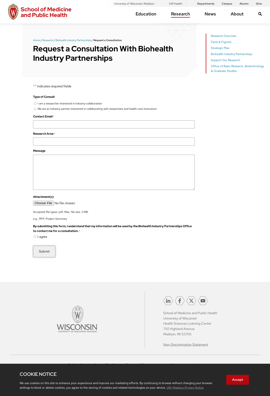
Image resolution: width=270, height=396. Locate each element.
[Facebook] (180, 301)
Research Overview (223, 36)
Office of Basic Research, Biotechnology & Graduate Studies (237, 68)
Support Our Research (225, 60)
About (237, 14)
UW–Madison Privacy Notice (185, 388)
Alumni (244, 4)
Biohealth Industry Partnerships (73, 40)
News (210, 14)
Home (36, 40)
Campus (227, 4)
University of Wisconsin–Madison (134, 4)
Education (146, 14)
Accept (237, 379)
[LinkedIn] (168, 301)
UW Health (175, 4)
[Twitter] (191, 301)
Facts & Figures (221, 42)
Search (260, 14)
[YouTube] (203, 301)
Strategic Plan (220, 48)
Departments (205, 4)
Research (180, 14)
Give (259, 4)
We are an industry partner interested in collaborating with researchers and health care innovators (97, 109)
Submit (44, 251)
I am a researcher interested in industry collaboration (70, 103)
